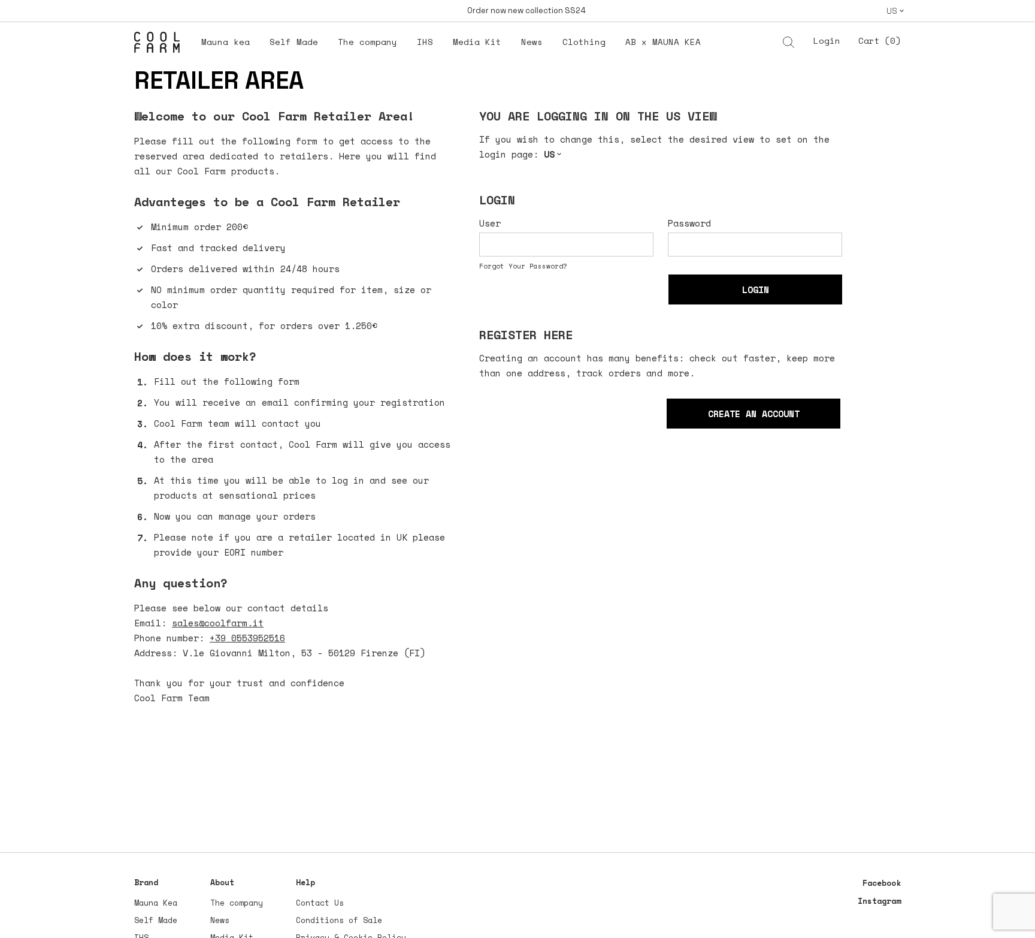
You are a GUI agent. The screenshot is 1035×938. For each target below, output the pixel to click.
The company (236, 903)
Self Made (155, 920)
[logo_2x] (162, 46)
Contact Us (320, 903)
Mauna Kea (155, 903)
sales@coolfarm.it (218, 622)
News (219, 920)
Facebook (881, 883)
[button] (895, 11)
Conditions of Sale (339, 920)
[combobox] (725, 43)
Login (826, 40)
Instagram (879, 901)
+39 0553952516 (247, 637)
